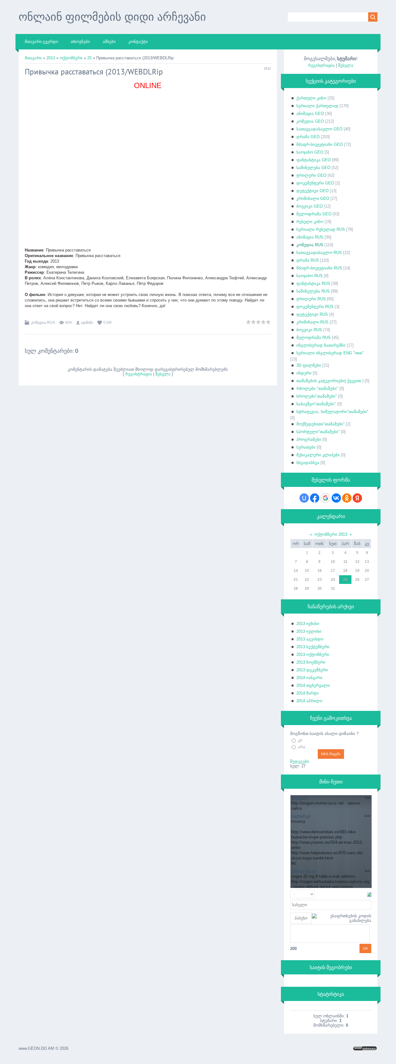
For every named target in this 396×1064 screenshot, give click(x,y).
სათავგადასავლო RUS (319, 252)
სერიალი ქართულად (317, 105)
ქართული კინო (311, 98)
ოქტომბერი (71, 58)
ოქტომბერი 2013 (330, 534)
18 (345, 570)
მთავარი (33, 58)
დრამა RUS (307, 260)
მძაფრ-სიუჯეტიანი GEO (319, 144)
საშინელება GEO (313, 167)
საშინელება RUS (313, 291)
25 (89, 58)
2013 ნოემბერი (310, 662)
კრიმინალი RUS (312, 322)
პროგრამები (308, 439)
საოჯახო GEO (309, 152)
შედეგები (299, 761)
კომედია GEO (310, 121)
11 (345, 561)
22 (307, 579)
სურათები (306, 447)
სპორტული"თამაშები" (318, 431)
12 (357, 561)
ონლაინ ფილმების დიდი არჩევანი (112, 16)
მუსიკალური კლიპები (318, 455)
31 (333, 588)
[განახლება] (369, 894)
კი (300, 740)
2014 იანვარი (309, 677)
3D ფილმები (308, 365)
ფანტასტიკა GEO (313, 160)
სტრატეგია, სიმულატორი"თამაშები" (332, 411)
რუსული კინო (309, 221)
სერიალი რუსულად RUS (320, 229)
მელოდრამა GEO (313, 214)
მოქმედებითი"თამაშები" (320, 424)
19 (357, 570)
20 (367, 570)
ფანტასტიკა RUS (313, 283)
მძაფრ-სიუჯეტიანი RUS (319, 268)
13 (367, 561)
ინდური (304, 373)
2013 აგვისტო (309, 639)
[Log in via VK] (336, 498)
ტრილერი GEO (311, 175)
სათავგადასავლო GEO (319, 129)
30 (319, 588)
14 (296, 570)
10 (333, 561)
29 (307, 588)
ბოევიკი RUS (309, 329)
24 (333, 579)
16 (319, 570)
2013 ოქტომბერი (312, 654)
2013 (50, 58)
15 (307, 570)
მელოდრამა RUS (313, 337)
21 (296, 579)
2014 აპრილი (309, 701)
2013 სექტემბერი (312, 646)
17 (333, 570)
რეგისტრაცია (138, 374)
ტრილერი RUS (311, 299)
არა (301, 747)
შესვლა (162, 374)
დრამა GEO (308, 136)
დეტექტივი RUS (312, 314)
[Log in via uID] (304, 498)
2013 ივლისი (308, 631)
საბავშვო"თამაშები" (316, 404)
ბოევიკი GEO (309, 206)
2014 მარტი (307, 693)
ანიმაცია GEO (310, 113)
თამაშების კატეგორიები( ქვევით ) (330, 380)
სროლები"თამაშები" (316, 396)
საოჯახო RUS (309, 275)
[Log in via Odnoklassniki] (346, 498)
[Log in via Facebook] (314, 498)
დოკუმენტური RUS (315, 306)
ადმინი (87, 322)
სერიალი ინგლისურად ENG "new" (330, 353)
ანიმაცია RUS (309, 237)
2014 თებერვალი (313, 685)
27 (367, 579)
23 (319, 579)
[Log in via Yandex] (357, 498)
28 (296, 588)
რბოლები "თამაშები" (317, 388)
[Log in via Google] (325, 498)
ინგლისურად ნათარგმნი (321, 345)
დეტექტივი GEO (312, 190)
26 (357, 579)
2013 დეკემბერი (312, 670)
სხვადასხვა (307, 462)
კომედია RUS (43, 322)
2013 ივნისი (307, 623)
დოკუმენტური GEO (315, 183)
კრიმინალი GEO (312, 198)
